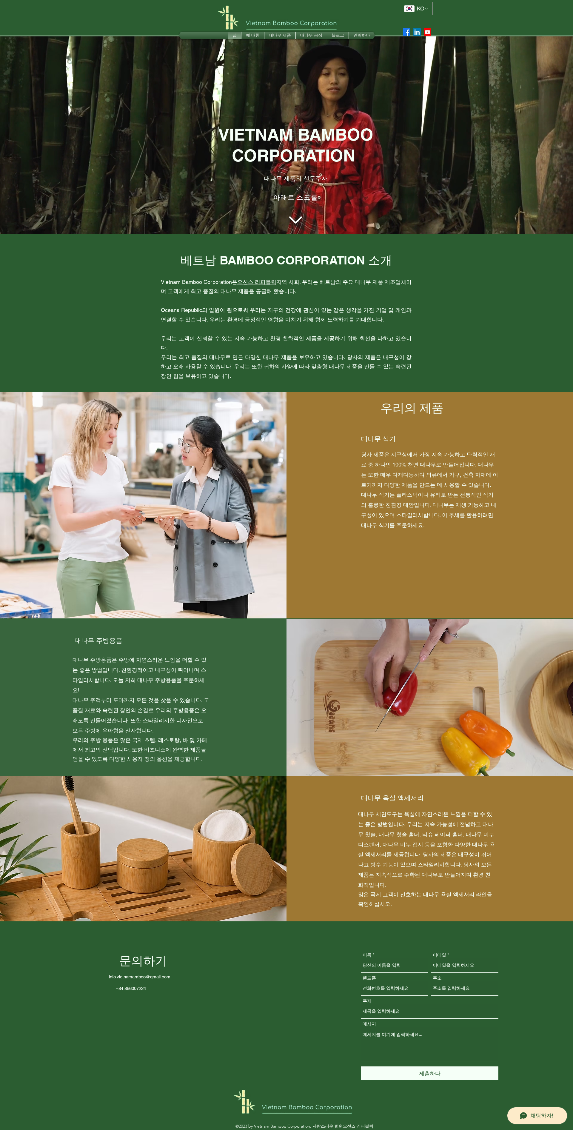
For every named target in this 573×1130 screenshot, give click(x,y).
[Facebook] (406, 32)
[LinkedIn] (417, 32)
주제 (367, 1001)
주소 (437, 978)
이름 (367, 955)
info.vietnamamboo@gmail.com (139, 976)
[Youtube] (427, 32)
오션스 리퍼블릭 (256, 282)
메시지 (369, 1024)
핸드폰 (369, 978)
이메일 (439, 955)
